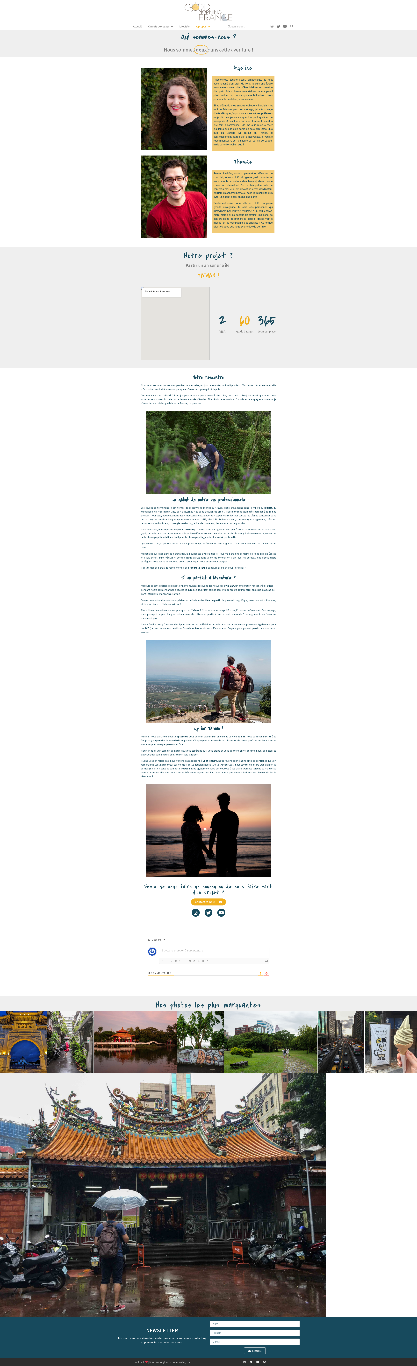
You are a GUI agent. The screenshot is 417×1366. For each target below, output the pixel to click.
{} (203, 961)
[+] (207, 961)
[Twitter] (209, 913)
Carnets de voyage (159, 26)
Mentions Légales (181, 1361)
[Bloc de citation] (189, 961)
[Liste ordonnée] (180, 961)
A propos (201, 26)
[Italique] (167, 961)
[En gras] (162, 961)
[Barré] (176, 961)
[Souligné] (171, 961)
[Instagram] (196, 913)
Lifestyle (184, 26)
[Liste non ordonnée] (185, 961)
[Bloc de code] (194, 961)
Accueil (137, 26)
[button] (208, 901)
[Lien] (199, 961)
